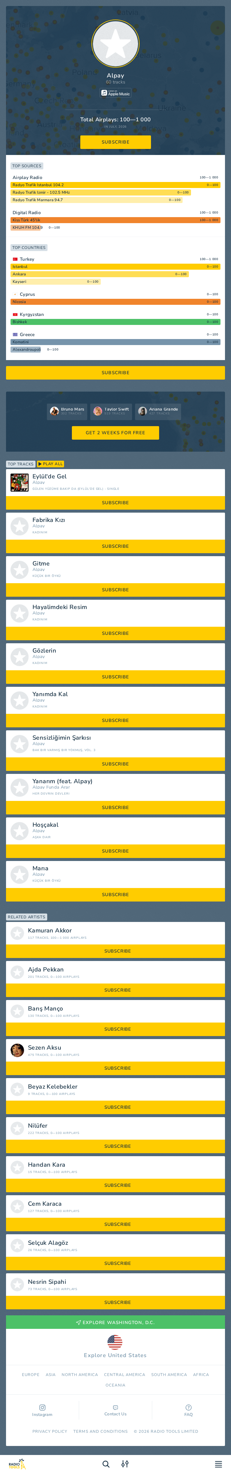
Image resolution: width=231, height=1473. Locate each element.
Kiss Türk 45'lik (26, 220)
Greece (27, 335)
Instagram (42, 1414)
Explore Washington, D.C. (119, 1323)
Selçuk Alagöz (48, 1243)
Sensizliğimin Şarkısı (61, 738)
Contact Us (115, 1414)
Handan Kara (46, 1165)
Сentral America (124, 1375)
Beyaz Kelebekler (52, 1087)
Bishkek (20, 322)
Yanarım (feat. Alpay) (62, 781)
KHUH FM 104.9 (28, 227)
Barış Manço (45, 1009)
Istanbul (20, 266)
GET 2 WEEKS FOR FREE (115, 433)
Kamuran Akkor (50, 931)
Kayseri (19, 281)
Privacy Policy (50, 1431)
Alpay (38, 482)
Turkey (27, 259)
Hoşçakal (45, 825)
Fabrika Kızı (48, 520)
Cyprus (27, 294)
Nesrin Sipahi (47, 1282)
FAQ (188, 1414)
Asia (51, 1375)
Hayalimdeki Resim (59, 607)
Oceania (115, 1385)
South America (169, 1375)
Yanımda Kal (50, 694)
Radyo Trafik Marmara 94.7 (38, 200)
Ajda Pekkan (46, 970)
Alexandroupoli (27, 349)
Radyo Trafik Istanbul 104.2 (38, 185)
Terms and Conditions (100, 1431)
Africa (201, 1375)
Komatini (21, 342)
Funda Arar (58, 787)
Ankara (19, 274)
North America (80, 1375)
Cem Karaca (45, 1204)
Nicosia (19, 302)
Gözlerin (44, 651)
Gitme (41, 564)
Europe (30, 1375)
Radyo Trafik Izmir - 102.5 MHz (41, 192)
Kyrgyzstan (32, 314)
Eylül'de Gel (49, 477)
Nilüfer (38, 1126)
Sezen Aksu (44, 1048)
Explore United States (115, 1355)
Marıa (40, 868)
